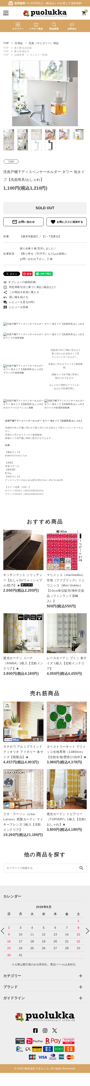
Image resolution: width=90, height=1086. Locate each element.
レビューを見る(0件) (19, 302)
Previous (4, 931)
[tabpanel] (45, 93)
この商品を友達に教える (21, 292)
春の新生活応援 (23, 47)
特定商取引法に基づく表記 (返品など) (29, 287)
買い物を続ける (15, 297)
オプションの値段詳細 (19, 282)
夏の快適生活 (21, 51)
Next (86, 931)
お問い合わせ (23, 221)
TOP (6, 47)
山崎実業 (19, 54)
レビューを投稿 (15, 307)
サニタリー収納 (39, 54)
